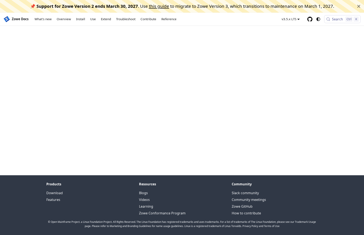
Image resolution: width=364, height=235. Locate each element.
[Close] (358, 6)
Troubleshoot (125, 19)
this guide (159, 6)
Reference (169, 19)
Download (54, 193)
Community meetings (249, 199)
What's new (43, 19)
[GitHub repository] (310, 19)
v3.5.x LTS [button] (289, 19)
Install (80, 19)
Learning (146, 206)
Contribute (148, 19)
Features (53, 199)
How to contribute (246, 213)
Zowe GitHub (242, 206)
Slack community (245, 193)
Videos (144, 199)
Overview (64, 19)
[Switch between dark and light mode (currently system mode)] (318, 19)
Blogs (143, 193)
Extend (106, 19)
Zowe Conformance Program (162, 213)
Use (93, 19)
